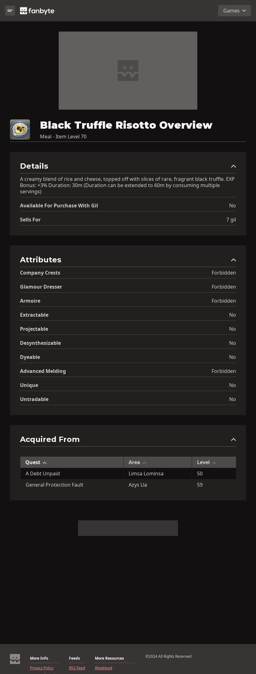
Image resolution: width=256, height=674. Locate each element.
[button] (128, 167)
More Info (39, 658)
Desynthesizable (40, 343)
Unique (29, 385)
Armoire (30, 301)
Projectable (34, 329)
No (232, 205)
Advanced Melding (43, 371)
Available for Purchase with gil (59, 205)
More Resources (109, 658)
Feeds (74, 658)
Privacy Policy (41, 668)
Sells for (30, 219)
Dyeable (30, 357)
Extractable (34, 315)
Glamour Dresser (41, 287)
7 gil (231, 219)
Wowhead (103, 668)
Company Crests (40, 273)
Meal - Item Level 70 (63, 136)
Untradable (34, 399)
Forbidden (224, 273)
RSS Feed (77, 668)
